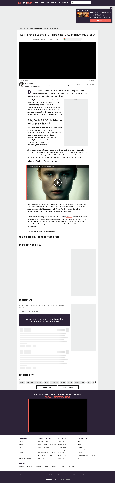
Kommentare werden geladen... (29, 311)
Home (20, 28)
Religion (22, 382)
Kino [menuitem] (59, 3)
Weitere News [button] (47, 387)
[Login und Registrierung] (94, 3)
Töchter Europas (42, 450)
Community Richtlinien (25, 458)
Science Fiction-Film (79, 382)
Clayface (80, 452)
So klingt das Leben (43, 447)
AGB (31, 474)
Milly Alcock (61, 452)
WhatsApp (62, 466)
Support (21, 450)
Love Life (69, 217)
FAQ (20, 447)
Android (70, 382)
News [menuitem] (47, 3)
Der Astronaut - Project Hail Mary (47, 452)
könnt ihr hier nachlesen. (50, 321)
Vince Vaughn (61, 441)
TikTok (46, 466)
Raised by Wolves (33, 100)
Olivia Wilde (61, 458)
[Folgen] (34, 83)
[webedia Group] (57, 480)
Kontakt (21, 452)
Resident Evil (81, 447)
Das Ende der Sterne (43, 441)
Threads (54, 466)
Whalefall (80, 458)
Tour (20, 455)
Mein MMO (93, 474)
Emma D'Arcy (61, 450)
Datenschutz (40, 474)
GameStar (73, 474)
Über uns (21, 441)
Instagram (38, 466)
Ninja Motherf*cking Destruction (47, 444)
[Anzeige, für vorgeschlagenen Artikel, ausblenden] (111, 8)
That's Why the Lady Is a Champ (57, 397)
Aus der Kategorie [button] (68, 387)
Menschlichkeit (54, 382)
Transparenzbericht (53, 474)
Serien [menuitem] (42, 3)
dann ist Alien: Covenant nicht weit (69, 157)
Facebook (21, 466)
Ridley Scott (45, 150)
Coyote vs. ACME (82, 450)
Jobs (65, 474)
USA (89, 382)
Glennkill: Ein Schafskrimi (45, 455)
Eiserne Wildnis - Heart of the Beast (87, 455)
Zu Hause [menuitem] (65, 3)
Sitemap (21, 444)
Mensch (63, 382)
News (24, 28)
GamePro (83, 474)
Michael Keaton (62, 444)
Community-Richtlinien (37, 305)
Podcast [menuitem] (53, 3)
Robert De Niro (62, 455)
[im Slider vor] (96, 382)
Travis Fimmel (44, 102)
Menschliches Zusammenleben (34, 382)
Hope (79, 441)
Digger (79, 444)
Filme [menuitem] (36, 3)
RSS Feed (71, 466)
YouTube (29, 466)
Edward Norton (62, 447)
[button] (85, 84)
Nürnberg (41, 458)
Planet (46, 382)
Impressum (22, 474)
